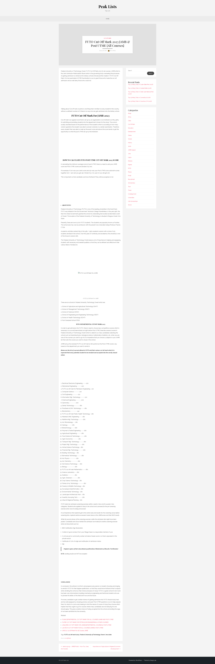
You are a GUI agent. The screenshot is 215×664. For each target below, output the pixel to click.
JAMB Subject (132, 150)
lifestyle (130, 161)
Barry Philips (113, 50)
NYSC (129, 168)
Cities (129, 120)
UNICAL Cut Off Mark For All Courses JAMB (75, 630)
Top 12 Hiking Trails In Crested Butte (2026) (139, 88)
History (130, 142)
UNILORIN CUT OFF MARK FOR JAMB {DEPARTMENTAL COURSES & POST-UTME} (86, 625)
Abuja (129, 113)
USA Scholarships (133, 201)
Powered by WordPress (135, 660)
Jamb (129, 146)
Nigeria (130, 164)
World (130, 205)
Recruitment (131, 179)
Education (130, 128)
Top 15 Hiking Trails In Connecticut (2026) (139, 97)
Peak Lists (107, 6)
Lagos (129, 157)
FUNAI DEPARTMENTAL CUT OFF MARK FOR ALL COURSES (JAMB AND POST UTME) (87, 619)
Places (130, 172)
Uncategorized (132, 194)
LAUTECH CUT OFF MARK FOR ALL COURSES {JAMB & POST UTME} (82, 628)
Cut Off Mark (107, 38)
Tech (129, 186)
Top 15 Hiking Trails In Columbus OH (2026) (140, 101)
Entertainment (131, 131)
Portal (129, 175)
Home (107, 18)
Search (130, 70)
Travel (129, 190)
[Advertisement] (91, 94)
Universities (131, 197)
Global (130, 139)
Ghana (130, 135)
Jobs (129, 153)
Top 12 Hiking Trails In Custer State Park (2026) (140, 84)
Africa (129, 117)
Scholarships (131, 183)
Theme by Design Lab (150, 660)
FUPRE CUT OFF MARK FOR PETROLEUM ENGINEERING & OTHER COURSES (85, 622)
